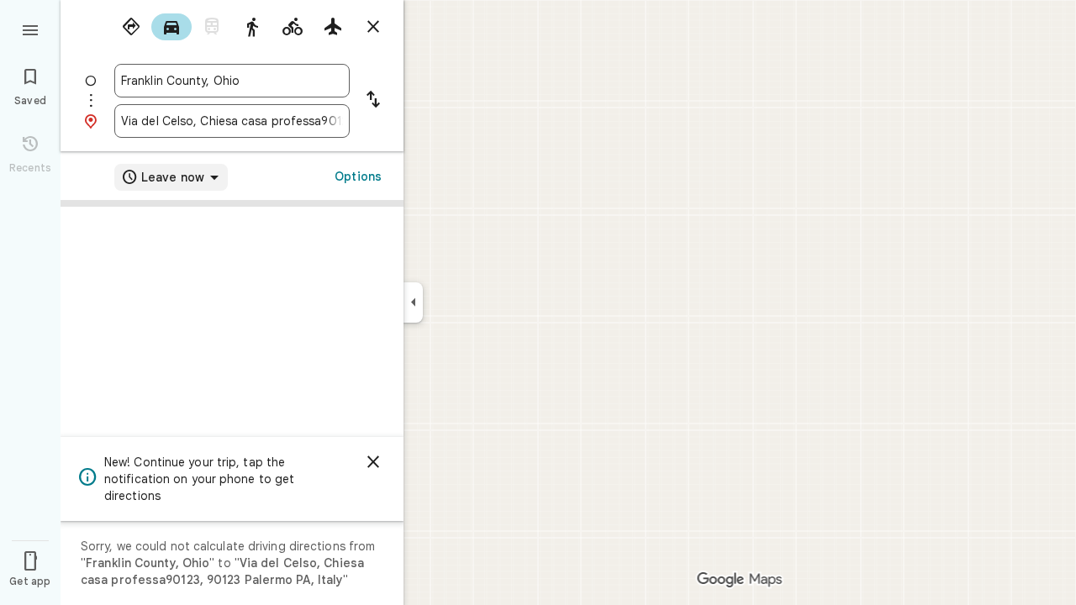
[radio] (131, 27)
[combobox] (232, 80)
